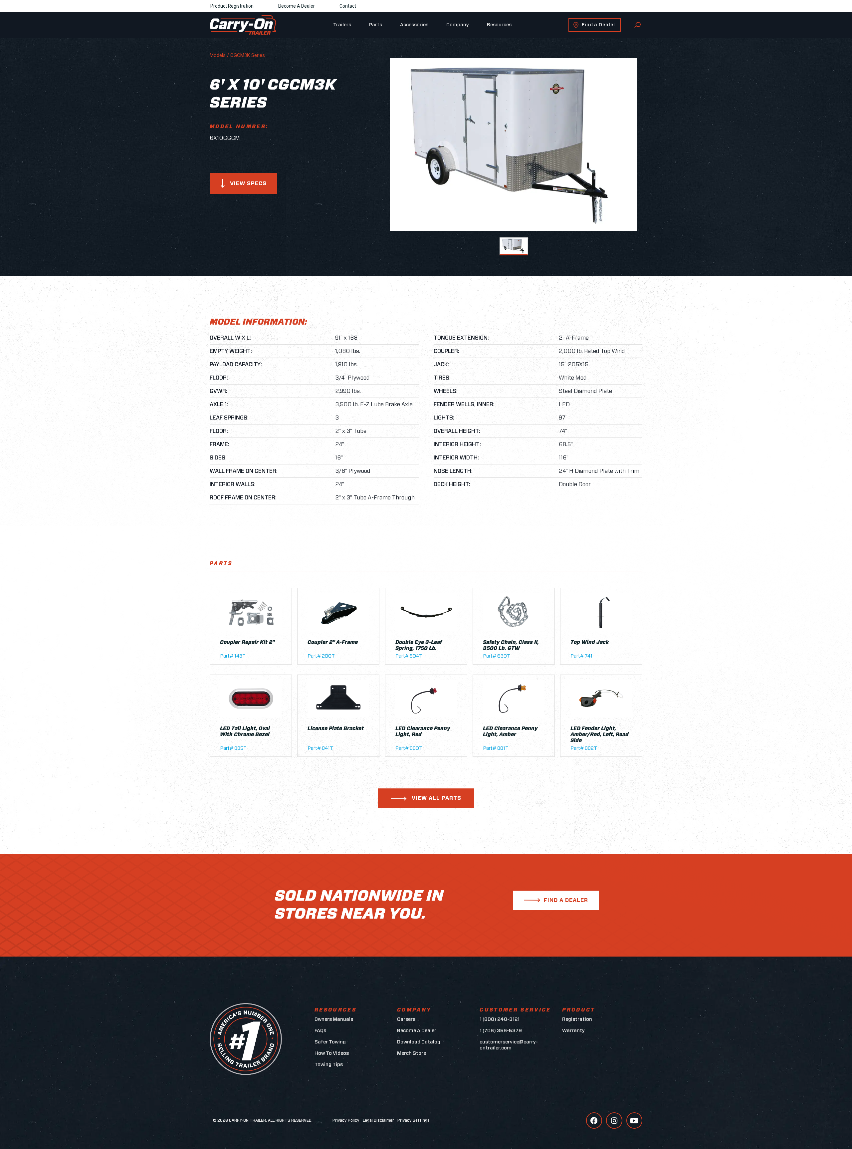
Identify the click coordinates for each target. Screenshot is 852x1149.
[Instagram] (614, 1120)
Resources (499, 24)
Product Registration (232, 6)
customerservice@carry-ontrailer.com (509, 1044)
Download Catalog (418, 1041)
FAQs (320, 1030)
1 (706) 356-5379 (501, 1030)
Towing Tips (329, 1064)
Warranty (573, 1030)
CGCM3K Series (247, 55)
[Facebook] (594, 1120)
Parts (375, 24)
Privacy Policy (345, 1120)
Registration (577, 1019)
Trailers (342, 24)
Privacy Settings (413, 1120)
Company (457, 24)
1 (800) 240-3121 (500, 1019)
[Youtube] (634, 1120)
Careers (406, 1019)
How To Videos (332, 1053)
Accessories (414, 24)
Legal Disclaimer (378, 1120)
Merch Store (411, 1053)
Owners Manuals (334, 1019)
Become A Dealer (296, 6)
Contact (347, 6)
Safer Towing (330, 1041)
